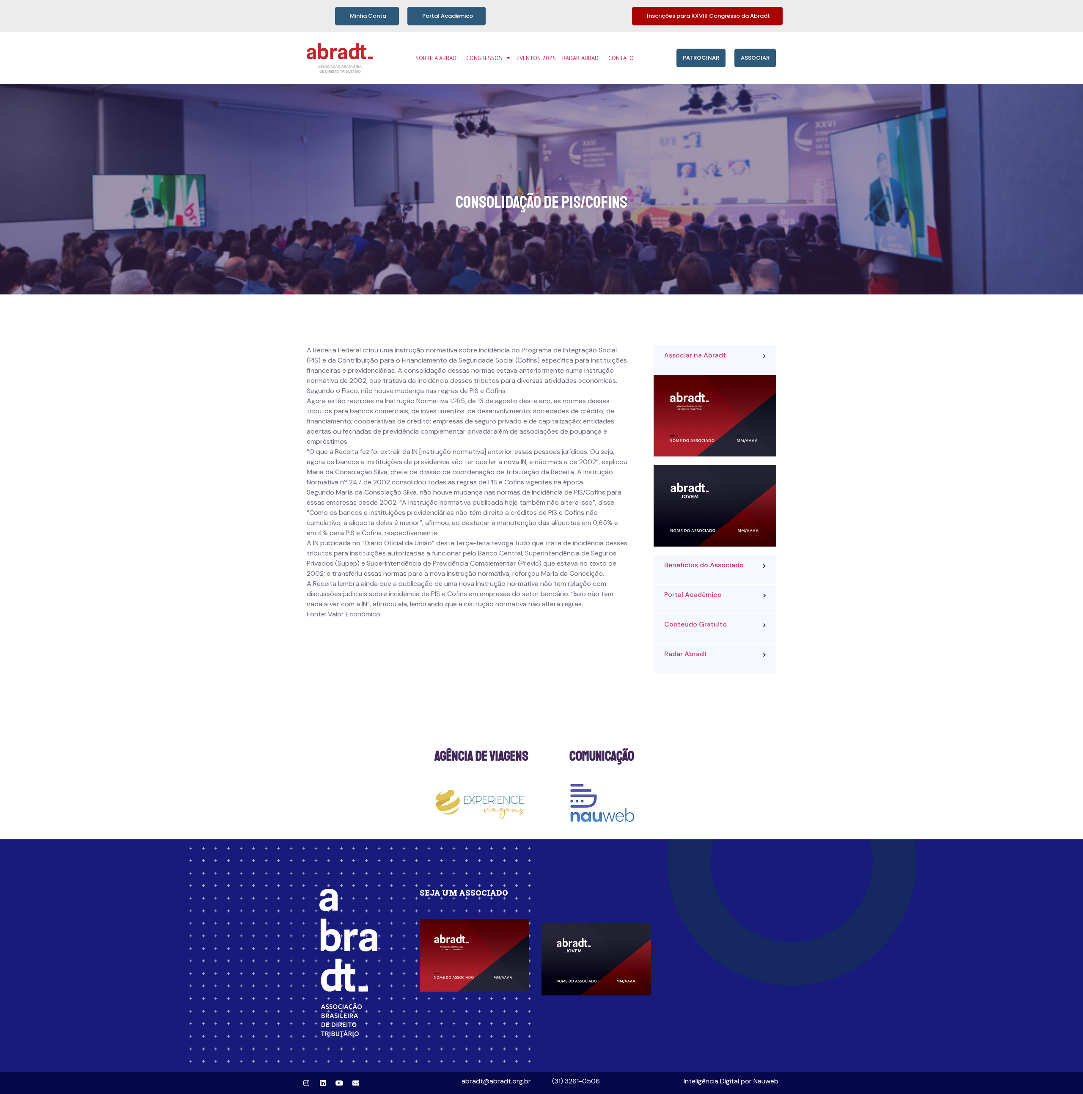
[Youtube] (339, 1083)
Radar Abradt (582, 58)
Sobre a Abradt (437, 58)
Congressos (484, 58)
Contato (621, 58)
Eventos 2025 (536, 58)
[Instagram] (306, 1083)
